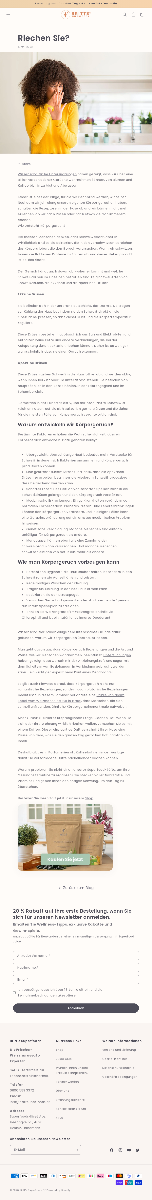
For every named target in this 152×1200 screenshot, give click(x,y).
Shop (89, 798)
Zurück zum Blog (78, 887)
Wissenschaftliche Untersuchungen (47, 174)
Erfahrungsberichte (70, 1100)
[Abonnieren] (76, 1149)
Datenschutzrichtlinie (118, 1068)
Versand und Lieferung (119, 1050)
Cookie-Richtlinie (115, 1059)
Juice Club (64, 1059)
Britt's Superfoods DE (33, 1190)
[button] (8, 14)
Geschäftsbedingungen (120, 1077)
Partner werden (67, 1082)
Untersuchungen (117, 655)
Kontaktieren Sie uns (71, 1109)
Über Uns (62, 1091)
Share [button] (26, 164)
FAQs (59, 1118)
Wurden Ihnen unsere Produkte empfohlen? (72, 1070)
